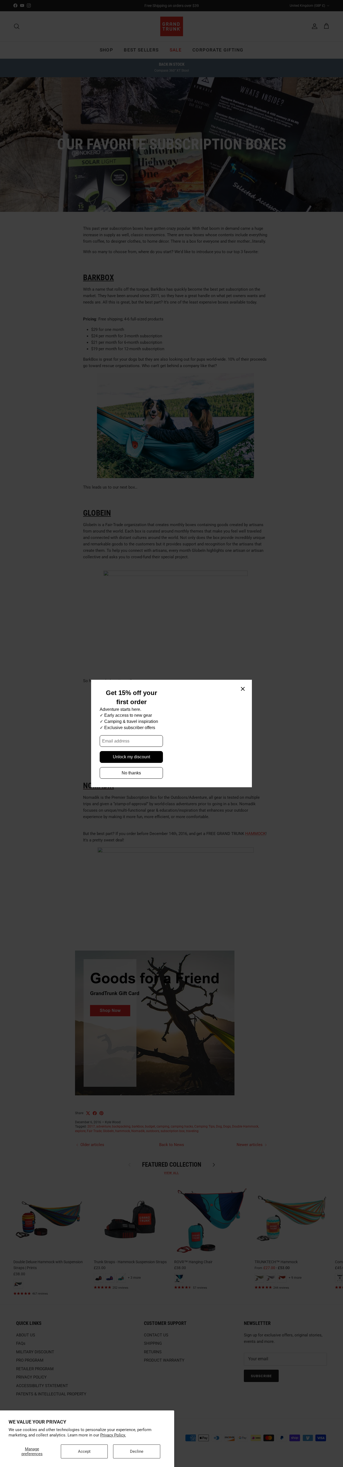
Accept (84, 1451)
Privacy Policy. (113, 1435)
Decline (136, 1451)
